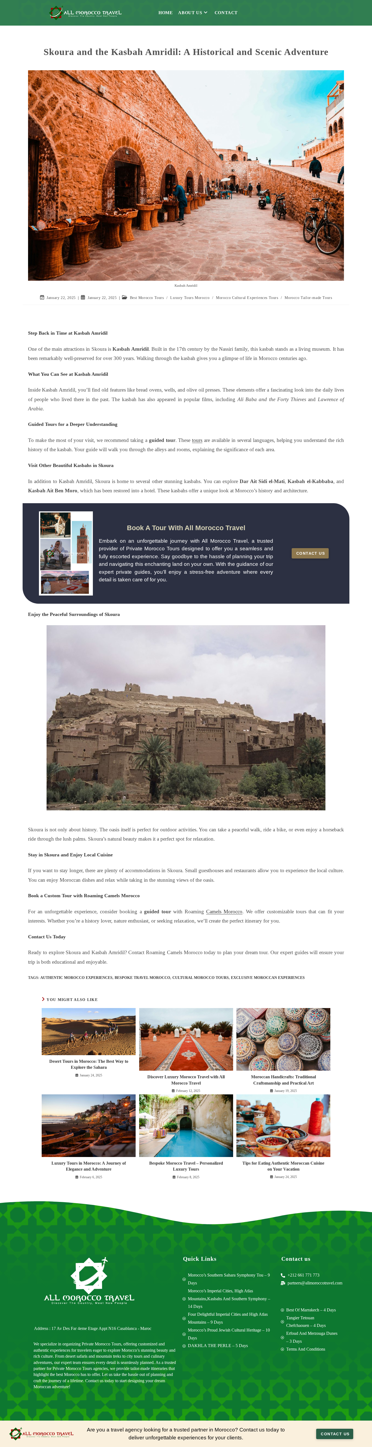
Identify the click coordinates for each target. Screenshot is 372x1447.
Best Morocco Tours (147, 298)
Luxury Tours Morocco (189, 298)
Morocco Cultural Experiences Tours (247, 298)
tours (197, 440)
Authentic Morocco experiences (76, 978)
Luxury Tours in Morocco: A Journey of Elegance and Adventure (88, 1166)
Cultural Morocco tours (200, 978)
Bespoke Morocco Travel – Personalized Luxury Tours (186, 1166)
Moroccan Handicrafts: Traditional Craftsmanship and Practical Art (283, 1079)
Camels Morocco (224, 911)
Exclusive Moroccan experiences (268, 978)
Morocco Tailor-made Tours (308, 298)
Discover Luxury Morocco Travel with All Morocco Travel (186, 1079)
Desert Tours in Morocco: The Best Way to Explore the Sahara (88, 1064)
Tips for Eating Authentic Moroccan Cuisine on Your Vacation (283, 1166)
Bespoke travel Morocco (142, 978)
